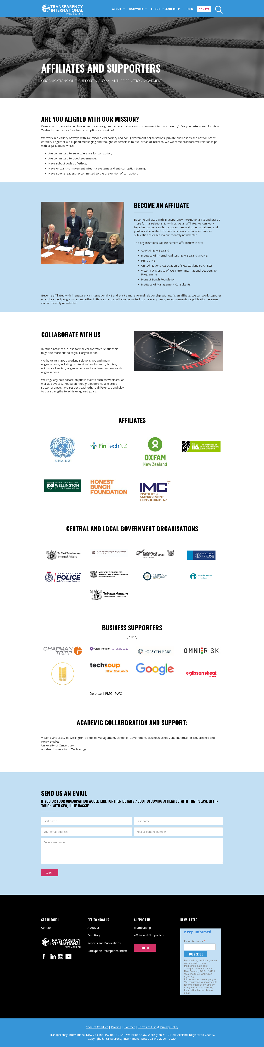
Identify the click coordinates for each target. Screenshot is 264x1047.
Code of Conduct (97, 1027)
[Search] (217, 10)
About (116, 9)
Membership (142, 927)
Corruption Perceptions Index (107, 951)
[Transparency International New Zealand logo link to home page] (62, 7)
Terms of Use (147, 1027)
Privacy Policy (169, 1027)
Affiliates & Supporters (149, 935)
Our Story (94, 935)
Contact (46, 927)
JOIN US (145, 948)
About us (94, 927)
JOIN (190, 9)
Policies (116, 1027)
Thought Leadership (165, 9)
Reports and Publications (104, 943)
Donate (203, 9)
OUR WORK (136, 9)
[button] (118, 8)
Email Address (194, 941)
